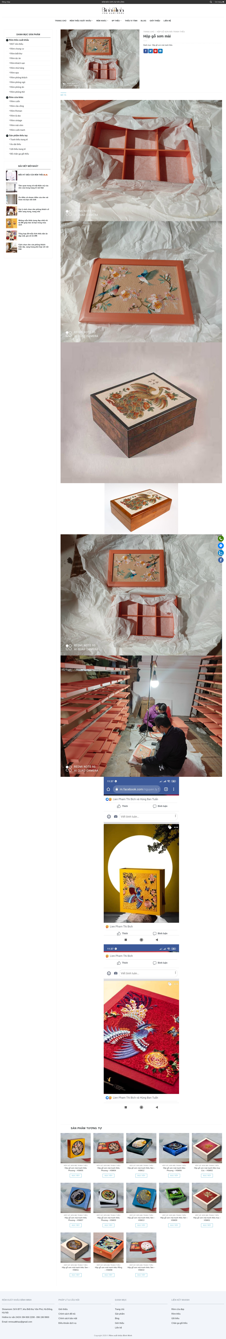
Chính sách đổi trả (66, 1314)
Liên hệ (167, 21)
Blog (143, 21)
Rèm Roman (16, 111)
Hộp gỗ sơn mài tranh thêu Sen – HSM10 (141, 1268)
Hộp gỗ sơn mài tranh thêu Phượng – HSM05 (76, 1169)
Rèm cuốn (15, 101)
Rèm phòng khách (18, 77)
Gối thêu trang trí (18, 149)
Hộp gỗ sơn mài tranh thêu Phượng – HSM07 (76, 1219)
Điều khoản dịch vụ (67, 1323)
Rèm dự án (15, 58)
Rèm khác (101, 21)
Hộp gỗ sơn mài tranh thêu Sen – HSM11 (75, 1268)
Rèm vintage (16, 120)
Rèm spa (14, 73)
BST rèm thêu (16, 44)
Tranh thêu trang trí (19, 139)
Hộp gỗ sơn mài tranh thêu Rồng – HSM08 (108, 1268)
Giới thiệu (155, 21)
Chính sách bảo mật (67, 1318)
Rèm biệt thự (16, 53)
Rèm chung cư (17, 49)
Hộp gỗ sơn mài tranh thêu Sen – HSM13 (141, 1219)
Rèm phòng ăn (17, 87)
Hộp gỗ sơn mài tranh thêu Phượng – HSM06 (174, 1169)
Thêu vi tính (131, 21)
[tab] (63, 95)
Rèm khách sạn (17, 63)
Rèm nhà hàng (17, 68)
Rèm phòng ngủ (17, 82)
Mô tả (63, 95)
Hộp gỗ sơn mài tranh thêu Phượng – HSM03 (108, 1219)
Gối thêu (175, 1318)
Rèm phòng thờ (17, 92)
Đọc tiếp (76, 1175)
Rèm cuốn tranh (17, 130)
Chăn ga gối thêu (179, 1323)
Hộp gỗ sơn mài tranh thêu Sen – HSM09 (174, 1219)
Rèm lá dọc (15, 116)
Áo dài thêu (15, 144)
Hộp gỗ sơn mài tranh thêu (171, 32)
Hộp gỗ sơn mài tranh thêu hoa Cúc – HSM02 (207, 1169)
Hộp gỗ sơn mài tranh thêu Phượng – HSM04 (108, 1169)
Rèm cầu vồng (17, 106)
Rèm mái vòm (16, 125)
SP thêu (116, 21)
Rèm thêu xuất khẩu (80, 21)
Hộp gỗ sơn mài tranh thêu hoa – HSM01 (207, 1219)
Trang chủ (60, 21)
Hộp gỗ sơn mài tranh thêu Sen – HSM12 (141, 1169)
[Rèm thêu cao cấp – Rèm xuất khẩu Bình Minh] (113, 10)
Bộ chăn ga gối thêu (19, 154)
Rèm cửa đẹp (177, 1309)
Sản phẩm (120, 1314)
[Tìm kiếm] (211, 2)
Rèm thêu (175, 1314)
